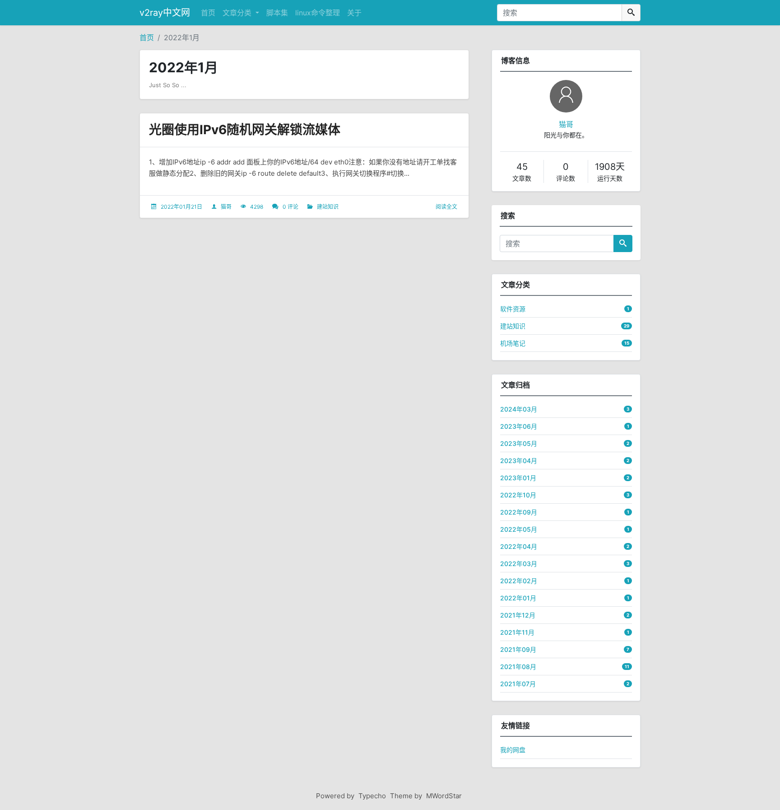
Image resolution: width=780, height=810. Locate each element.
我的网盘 (512, 750)
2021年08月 (518, 666)
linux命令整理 (317, 12)
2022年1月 (182, 37)
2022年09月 (518, 512)
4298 (256, 206)
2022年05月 (518, 529)
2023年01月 (518, 478)
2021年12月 (517, 615)
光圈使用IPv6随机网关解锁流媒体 (244, 129)
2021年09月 (518, 649)
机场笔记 (512, 343)
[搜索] (631, 12)
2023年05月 (518, 443)
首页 (208, 12)
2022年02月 (518, 581)
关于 (354, 12)
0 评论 (290, 206)
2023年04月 (518, 460)
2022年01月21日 (181, 206)
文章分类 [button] (238, 12)
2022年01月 (518, 598)
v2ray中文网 (164, 12)
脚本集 (277, 12)
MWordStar (444, 795)
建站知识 (328, 206)
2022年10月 (518, 495)
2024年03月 (518, 409)
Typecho (372, 795)
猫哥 (226, 206)
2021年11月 (517, 632)
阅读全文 (446, 206)
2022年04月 (518, 546)
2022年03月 (518, 563)
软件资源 (512, 309)
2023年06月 (518, 426)
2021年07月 (518, 684)
